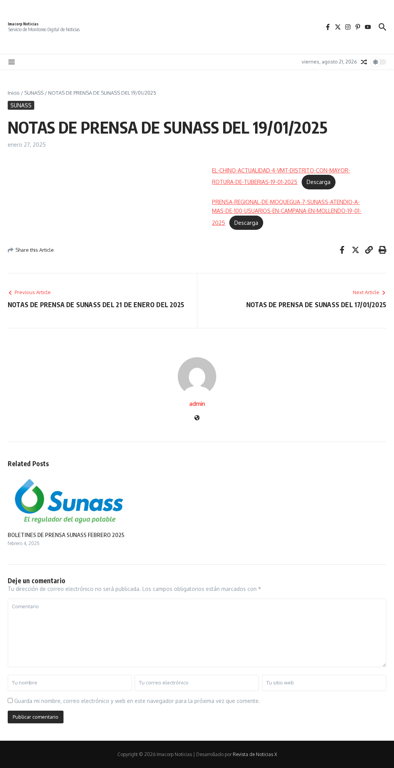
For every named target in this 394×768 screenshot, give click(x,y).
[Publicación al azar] (364, 62)
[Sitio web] (197, 418)
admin (197, 403)
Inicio (14, 93)
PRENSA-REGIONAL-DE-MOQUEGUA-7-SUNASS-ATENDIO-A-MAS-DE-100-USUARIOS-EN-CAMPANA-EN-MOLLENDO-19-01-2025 (286, 212)
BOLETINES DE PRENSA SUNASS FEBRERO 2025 (66, 534)
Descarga (319, 182)
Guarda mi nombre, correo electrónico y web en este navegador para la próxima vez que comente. (137, 701)
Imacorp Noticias (23, 24)
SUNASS (33, 93)
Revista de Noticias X (255, 754)
